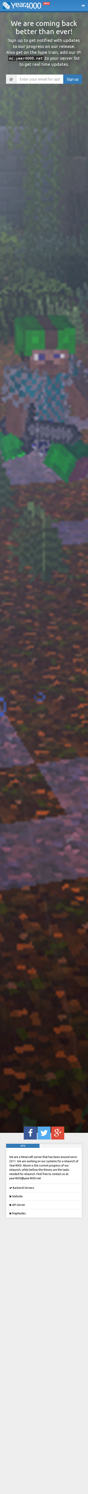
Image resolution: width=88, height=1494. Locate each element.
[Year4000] (22, 8)
